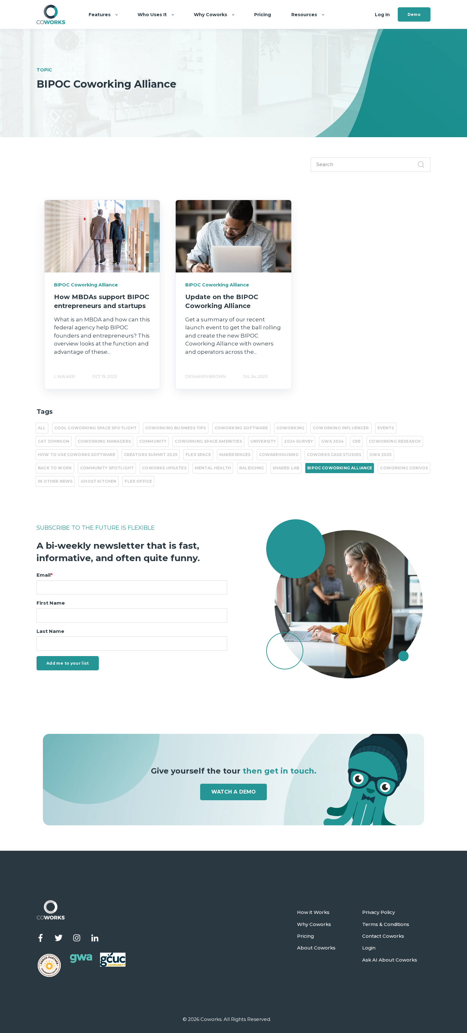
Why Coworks (314, 924)
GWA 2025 (380, 454)
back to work (55, 468)
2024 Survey (298, 441)
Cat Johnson (53, 441)
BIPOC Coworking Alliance (339, 468)
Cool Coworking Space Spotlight (95, 428)
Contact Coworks (383, 936)
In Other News (55, 481)
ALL (42, 428)
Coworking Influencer (341, 428)
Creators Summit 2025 (150, 454)
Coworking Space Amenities (208, 441)
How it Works (313, 912)
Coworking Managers (104, 441)
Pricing (305, 936)
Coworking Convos (404, 468)
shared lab (286, 468)
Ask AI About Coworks (389, 960)
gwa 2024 (332, 441)
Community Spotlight (107, 468)
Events (385, 428)
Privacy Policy (378, 912)
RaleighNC (251, 468)
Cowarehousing (279, 454)
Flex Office (138, 481)
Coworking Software (241, 428)
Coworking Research (395, 441)
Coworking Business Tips (175, 428)
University (263, 441)
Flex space (198, 454)
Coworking (290, 428)
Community (153, 441)
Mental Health (213, 468)
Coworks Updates (164, 468)
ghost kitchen (98, 481)
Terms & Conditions (385, 924)
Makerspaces (235, 454)
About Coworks (316, 948)
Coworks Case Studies (334, 454)
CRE (356, 441)
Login (369, 948)
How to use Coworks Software (77, 454)
